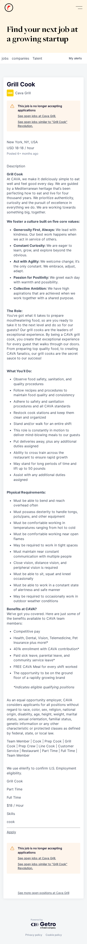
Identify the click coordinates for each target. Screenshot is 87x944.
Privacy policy (33, 934)
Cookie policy (54, 934)
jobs (5, 58)
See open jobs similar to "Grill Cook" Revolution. (42, 124)
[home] (9, 7)
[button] (79, 7)
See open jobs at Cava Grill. (37, 116)
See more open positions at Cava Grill (43, 893)
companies (20, 58)
